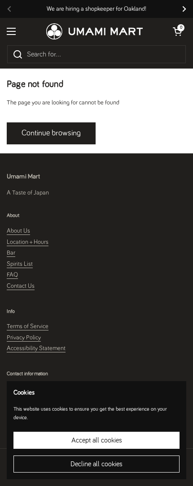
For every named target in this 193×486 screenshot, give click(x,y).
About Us (18, 231)
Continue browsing (51, 133)
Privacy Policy (24, 337)
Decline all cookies (96, 464)
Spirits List (20, 264)
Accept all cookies (96, 440)
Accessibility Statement (36, 348)
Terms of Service (27, 326)
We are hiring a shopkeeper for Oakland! (96, 9)
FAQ (12, 275)
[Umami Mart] (94, 31)
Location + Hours (27, 242)
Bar (11, 253)
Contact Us (21, 286)
